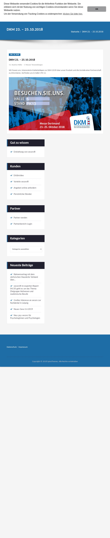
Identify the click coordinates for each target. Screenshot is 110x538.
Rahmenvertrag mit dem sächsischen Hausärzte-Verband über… (24, 277)
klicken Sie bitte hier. (73, 14)
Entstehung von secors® (24, 152)
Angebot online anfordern (25, 188)
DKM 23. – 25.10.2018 (92, 32)
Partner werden (20, 218)
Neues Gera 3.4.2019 (23, 309)
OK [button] (96, 9)
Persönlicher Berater (23, 194)
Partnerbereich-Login (23, 224)
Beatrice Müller (17, 65)
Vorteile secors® (21, 182)
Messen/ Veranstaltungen (34, 65)
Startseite (75, 32)
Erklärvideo (19, 175)
